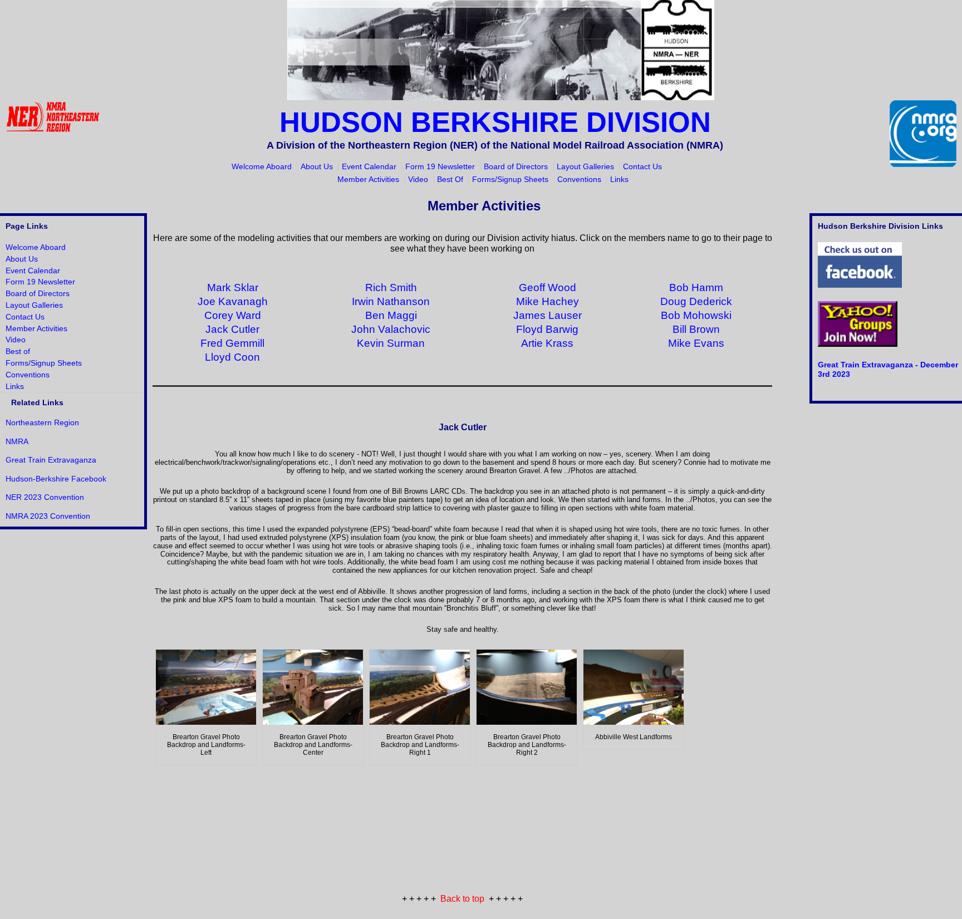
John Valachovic (390, 329)
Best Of (450, 179)
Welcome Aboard (262, 166)
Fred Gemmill (232, 343)
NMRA (17, 441)
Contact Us (642, 166)
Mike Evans (696, 343)
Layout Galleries (585, 166)
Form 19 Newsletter (440, 166)
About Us (317, 166)
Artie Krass (547, 343)
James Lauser (547, 315)
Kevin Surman (391, 343)
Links (619, 179)
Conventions (579, 179)
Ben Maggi (391, 315)
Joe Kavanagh (233, 301)
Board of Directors (516, 166)
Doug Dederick (696, 301)
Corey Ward (232, 315)
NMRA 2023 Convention (48, 516)
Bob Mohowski (696, 315)
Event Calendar (369, 166)
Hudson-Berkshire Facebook (56, 478)
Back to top (462, 898)
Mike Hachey (547, 301)
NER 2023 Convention (45, 497)
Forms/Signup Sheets (510, 179)
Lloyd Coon (232, 357)
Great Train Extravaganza (51, 459)
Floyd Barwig (547, 329)
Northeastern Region (42, 422)
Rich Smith (391, 287)
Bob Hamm (696, 287)
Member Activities (368, 179)
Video (418, 179)
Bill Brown (696, 329)
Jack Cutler (232, 329)
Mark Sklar (232, 287)
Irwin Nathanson (391, 301)
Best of (18, 351)
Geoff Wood (547, 287)
